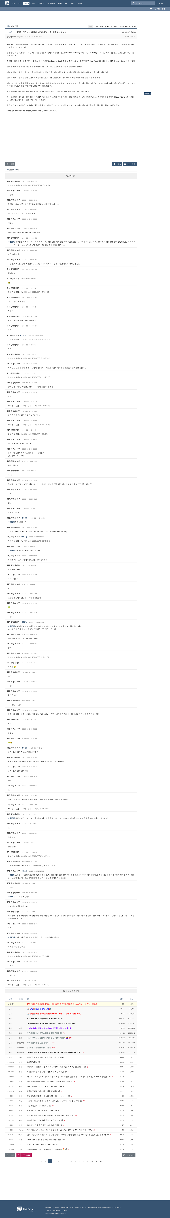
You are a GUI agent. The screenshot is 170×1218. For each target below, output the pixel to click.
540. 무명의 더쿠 (13, 556)
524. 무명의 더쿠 (13, 401)
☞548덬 (11, 937)
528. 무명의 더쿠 (13, 439)
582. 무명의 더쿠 (13, 962)
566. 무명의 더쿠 (13, 805)
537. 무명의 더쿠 (13, 527)
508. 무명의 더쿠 (13, 250)
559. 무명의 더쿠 (13, 738)
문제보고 (118, 1207)
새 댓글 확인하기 (72, 991)
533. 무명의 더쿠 (13, 489)
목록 (12, 164)
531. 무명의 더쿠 (13, 470)
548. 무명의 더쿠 (13, 634)
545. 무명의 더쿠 (13, 603)
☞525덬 (11, 875)
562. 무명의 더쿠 (13, 767)
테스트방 (101, 1207)
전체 (90, 26)
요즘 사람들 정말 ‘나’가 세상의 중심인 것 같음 (44, 1086)
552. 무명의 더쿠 (13, 672)
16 (94, 1130)
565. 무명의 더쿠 (13, 795)
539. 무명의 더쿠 (13, 546)
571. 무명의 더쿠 (13, 852)
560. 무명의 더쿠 (13, 748)
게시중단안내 (92, 1207)
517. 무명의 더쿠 (13, 335)
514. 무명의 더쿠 (13, 307)
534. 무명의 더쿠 (13, 499)
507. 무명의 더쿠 (13, 238)
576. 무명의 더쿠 (13, 902)
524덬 (24, 537)
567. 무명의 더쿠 (13, 814)
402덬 (24, 871)
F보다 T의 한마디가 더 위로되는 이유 (41, 1144)
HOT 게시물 (26, 1155)
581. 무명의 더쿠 (13, 952)
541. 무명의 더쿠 (13, 565)
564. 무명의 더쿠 (13, 786)
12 (60, 1144)
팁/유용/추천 (125, 26)
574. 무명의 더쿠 (13, 883)
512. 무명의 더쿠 (13, 288)
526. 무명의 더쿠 (13, 420)
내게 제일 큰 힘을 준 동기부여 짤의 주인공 (43, 1125)
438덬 (24, 622)
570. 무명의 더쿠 (13, 842)
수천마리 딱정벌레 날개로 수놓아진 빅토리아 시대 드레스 (49, 1115)
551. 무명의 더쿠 (13, 663)
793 (64, 1033)
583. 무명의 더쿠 (13, 971)
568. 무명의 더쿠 (13, 823)
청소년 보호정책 (80, 1207)
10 (88, 1161)
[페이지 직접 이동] (92, 1161)
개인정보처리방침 (67, 1207)
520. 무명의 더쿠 (13, 364)
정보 (107, 26)
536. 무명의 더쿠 (13, 518)
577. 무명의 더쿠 (13, 912)
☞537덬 (11, 550)
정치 (134, 26)
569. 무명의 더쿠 (13, 833)
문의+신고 (110, 1207)
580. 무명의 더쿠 (13, 943)
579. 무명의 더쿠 (13, 933)
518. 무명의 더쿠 (13, 345)
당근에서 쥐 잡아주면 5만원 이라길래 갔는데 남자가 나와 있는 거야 (53, 1101)
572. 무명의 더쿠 (13, 861)
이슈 (96, 26)
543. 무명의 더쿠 (13, 584)
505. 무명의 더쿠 (13, 219)
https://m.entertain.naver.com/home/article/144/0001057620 (32, 111)
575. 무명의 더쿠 (13, 893)
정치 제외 (130, 1155)
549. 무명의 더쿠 (13, 644)
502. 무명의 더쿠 (13, 190)
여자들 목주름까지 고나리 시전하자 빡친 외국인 (45, 1072)
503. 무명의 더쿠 (13, 200)
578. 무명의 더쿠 (13, 924)
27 (66, 1086)
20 (65, 1057)
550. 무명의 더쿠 (13, 653)
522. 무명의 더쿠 (13, 383)
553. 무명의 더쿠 (13, 682)
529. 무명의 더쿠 (13, 449)
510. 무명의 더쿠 (13, 269)
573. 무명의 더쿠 (13, 871)
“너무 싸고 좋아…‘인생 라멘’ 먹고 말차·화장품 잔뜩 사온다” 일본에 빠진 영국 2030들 (59, 1130)
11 (113, 1077)
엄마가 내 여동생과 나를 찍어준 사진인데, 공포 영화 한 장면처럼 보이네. (55, 1067)
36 (98, 1004)
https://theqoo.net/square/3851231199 (29, 37)
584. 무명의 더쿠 (13, 980)
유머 (101, 26)
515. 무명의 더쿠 (13, 316)
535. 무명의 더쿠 (13, 508)
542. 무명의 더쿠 (13, 575)
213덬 (23, 335)
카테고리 (11, 26)
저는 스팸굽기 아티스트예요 (37, 1106)
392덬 (24, 748)
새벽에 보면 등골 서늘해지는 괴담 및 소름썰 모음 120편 (48, 1081)
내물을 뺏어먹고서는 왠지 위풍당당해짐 (42, 1091)
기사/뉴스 (114, 26)
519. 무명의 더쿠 (13, 354)
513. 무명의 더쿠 (13, 297)
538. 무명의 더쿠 (13, 537)
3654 (53, 1043)
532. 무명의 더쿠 (13, 480)
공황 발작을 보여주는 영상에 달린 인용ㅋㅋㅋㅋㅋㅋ (47, 1096)
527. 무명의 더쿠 (13, 430)
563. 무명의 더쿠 (13, 776)
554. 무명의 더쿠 (13, 691)
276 (70, 1038)
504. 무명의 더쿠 (13, 209)
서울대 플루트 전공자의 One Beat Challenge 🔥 (46, 1149)
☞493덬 (11, 242)
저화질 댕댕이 (32, 1062)
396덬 (24, 518)
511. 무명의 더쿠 (13, 278)
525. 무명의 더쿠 (13, 411)
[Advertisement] (154, 52)
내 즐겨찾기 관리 (158, 9)
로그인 (161, 3)
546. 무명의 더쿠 (13, 613)
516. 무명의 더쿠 (13, 326)
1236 (82, 1052)
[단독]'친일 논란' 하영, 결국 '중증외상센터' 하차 (45, 1057)
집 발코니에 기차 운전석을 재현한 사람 (42, 1110)
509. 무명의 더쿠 (13, 259)
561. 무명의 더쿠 (13, 757)
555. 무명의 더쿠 (13, 700)
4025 (53, 1047)
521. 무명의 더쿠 (13, 373)
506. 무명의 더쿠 (13, 228)
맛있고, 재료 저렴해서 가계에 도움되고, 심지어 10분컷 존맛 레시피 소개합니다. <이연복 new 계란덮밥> (67, 1077)
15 (53, 1106)
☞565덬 (11, 818)
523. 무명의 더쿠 (13, 392)
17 (68, 1072)
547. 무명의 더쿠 (13, 622)
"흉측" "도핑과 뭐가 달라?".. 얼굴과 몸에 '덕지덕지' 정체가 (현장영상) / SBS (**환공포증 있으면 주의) (66, 1135)
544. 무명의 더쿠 (13, 594)
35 (84, 1101)
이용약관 (56, 1207)
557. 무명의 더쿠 (13, 719)
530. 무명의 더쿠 (13, 461)
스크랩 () (131, 164)
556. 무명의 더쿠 (13, 710)
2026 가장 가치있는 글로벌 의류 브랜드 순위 (44, 1139)
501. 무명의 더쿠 (13, 181)
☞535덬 (11, 522)
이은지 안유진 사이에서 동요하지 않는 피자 (43, 1120)
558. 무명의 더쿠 (13, 729)
